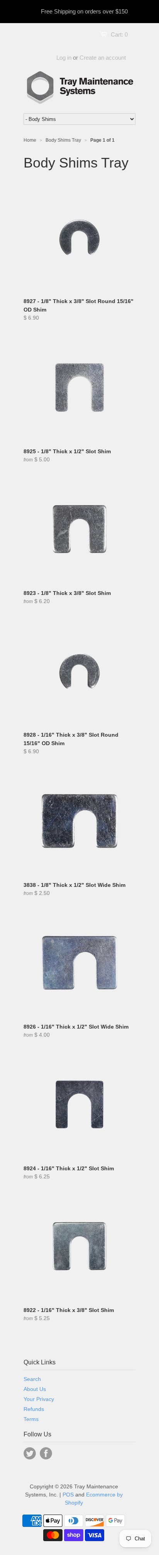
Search (32, 1379)
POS (68, 1494)
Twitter (30, 1453)
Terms (31, 1419)
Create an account (103, 57)
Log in (63, 57)
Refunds (34, 1409)
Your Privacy (39, 1399)
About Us (35, 1389)
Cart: (119, 34)
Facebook (46, 1453)
